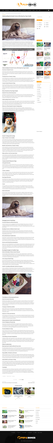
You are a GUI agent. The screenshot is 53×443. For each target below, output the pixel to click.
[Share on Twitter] (21, 379)
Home (3, 10)
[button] (3, 393)
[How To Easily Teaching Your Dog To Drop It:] (21, 411)
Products (44, 98)
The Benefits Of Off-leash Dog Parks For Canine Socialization (47, 77)
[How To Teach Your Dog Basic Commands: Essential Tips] (21, 421)
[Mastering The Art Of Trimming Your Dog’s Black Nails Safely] (40, 64)
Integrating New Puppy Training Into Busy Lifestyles (47, 68)
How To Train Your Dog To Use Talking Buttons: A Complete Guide (29, 416)
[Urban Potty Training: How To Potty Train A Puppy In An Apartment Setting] (47, 54)
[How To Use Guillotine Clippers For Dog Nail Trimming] (47, 44)
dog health (4, 376)
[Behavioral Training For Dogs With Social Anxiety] (40, 54)
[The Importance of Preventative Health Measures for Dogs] (7, 390)
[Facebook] (45, 13)
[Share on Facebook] (20, 379)
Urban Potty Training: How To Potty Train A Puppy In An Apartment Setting (47, 58)
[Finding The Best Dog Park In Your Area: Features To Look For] (40, 44)
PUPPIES (33, 10)
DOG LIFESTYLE (24, 10)
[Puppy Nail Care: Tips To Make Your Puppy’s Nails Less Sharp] (29, 390)
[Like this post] (19, 379)
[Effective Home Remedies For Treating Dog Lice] (40, 73)
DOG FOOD (15, 10)
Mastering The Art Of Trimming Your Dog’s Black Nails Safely (40, 68)
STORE (37, 10)
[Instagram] (47, 13)
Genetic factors (9, 376)
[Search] (46, 10)
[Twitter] (46, 13)
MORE (39, 10)
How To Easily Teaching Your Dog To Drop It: (29, 411)
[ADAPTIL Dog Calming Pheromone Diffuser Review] (21, 426)
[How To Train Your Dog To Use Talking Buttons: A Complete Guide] (21, 416)
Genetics (13, 376)
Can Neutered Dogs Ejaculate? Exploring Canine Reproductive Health (18, 396)
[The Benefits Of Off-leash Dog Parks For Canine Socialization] (47, 73)
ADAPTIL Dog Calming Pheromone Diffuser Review (28, 426)
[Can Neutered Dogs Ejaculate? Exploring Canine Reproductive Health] (18, 390)
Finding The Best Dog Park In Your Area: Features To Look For (40, 49)
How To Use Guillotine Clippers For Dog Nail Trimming (47, 49)
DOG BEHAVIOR (7, 10)
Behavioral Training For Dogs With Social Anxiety (40, 58)
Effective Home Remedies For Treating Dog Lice (40, 77)
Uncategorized (44, 102)
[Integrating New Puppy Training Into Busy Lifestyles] (47, 64)
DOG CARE (11, 10)
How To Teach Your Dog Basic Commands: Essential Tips (29, 421)
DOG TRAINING (29, 10)
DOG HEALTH (19, 10)
